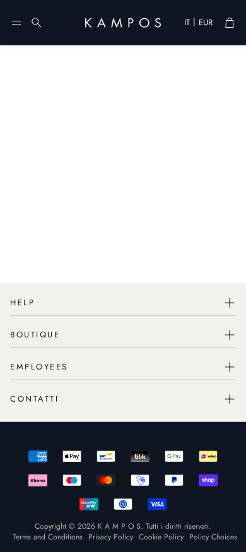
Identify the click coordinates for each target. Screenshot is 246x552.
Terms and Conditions (48, 537)
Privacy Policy (110, 537)
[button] (16, 23)
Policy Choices (213, 537)
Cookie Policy (161, 537)
